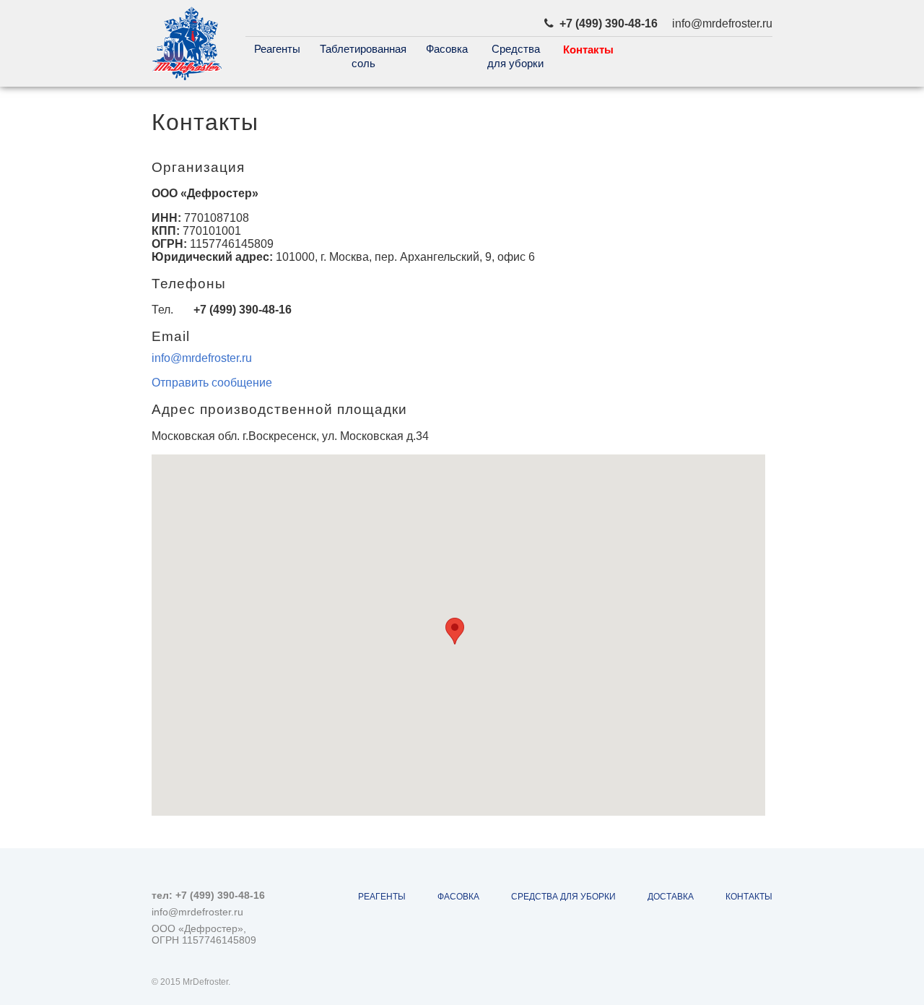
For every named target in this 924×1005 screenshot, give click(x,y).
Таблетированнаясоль (363, 56)
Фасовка (447, 49)
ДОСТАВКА (671, 897)
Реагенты (277, 49)
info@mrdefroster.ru (202, 358)
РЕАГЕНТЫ (382, 897)
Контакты (588, 49)
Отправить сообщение (212, 382)
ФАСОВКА (458, 897)
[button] (454, 631)
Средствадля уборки (515, 56)
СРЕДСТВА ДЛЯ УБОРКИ (563, 897)
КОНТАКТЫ (748, 897)
